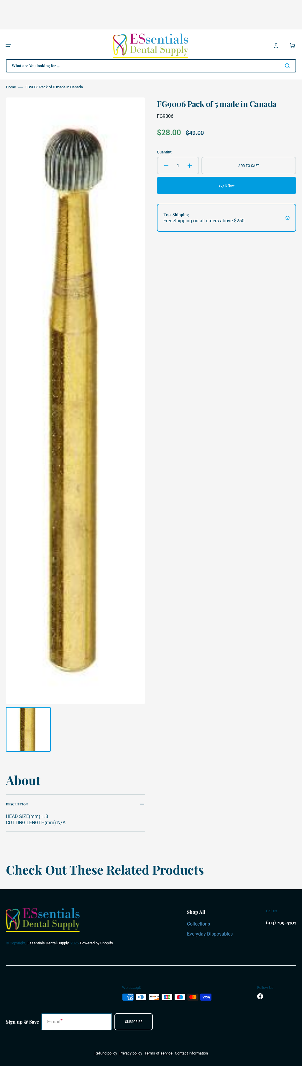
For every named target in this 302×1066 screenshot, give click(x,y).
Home (11, 87)
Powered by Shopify (96, 943)
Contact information (191, 1053)
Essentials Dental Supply (48, 943)
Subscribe (133, 1021)
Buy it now (226, 185)
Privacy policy (130, 1053)
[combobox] (151, 65)
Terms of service (159, 1053)
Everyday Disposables (210, 934)
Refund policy (105, 1053)
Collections (198, 924)
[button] (8, 45)
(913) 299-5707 (281, 922)
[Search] (288, 65)
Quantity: (164, 152)
